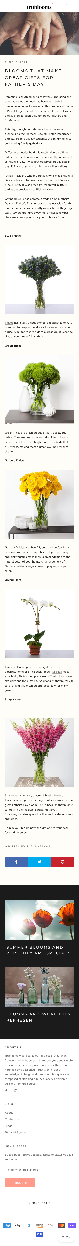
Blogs (8, 1126)
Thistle (9, 323)
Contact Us (12, 1119)
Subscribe (20, 1182)
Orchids (57, 672)
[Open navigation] (6, 5)
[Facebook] (6, 1090)
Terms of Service (15, 1132)
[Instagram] (15, 1090)
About (9, 1113)
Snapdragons (13, 795)
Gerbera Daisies (15, 566)
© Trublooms (39, 1203)
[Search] (66, 6)
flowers (19, 199)
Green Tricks (12, 442)
